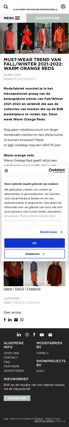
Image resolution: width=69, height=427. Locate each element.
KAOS (19, 289)
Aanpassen (32, 253)
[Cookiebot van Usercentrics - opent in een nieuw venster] (49, 171)
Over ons (11, 353)
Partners (11, 366)
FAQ (7, 362)
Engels (59, 421)
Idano (8, 289)
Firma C (42, 353)
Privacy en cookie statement (26, 419)
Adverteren (14, 370)
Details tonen (48, 232)
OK (34, 243)
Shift (40, 371)
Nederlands (44, 421)
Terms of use (52, 419)
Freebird (33, 289)
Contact (11, 357)
